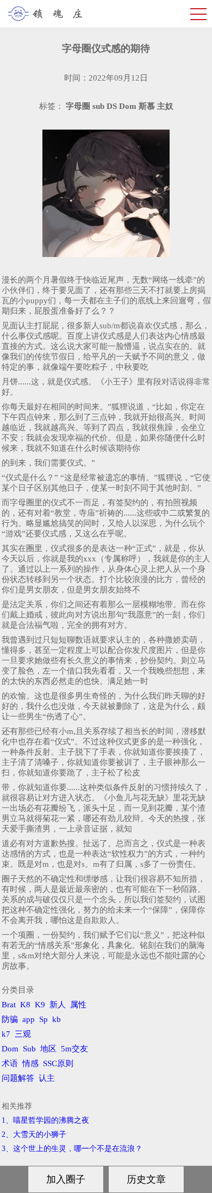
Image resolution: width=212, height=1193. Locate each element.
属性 (78, 1004)
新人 (57, 1004)
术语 (10, 1063)
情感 (30, 1063)
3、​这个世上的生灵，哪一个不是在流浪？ (72, 1149)
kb (56, 1019)
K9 (40, 1004)
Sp (43, 1019)
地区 (48, 1048)
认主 (47, 1078)
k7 (6, 1034)
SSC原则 (58, 1063)
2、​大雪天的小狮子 (34, 1134)
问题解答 (18, 1078)
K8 (25, 1004)
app (28, 1019)
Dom (10, 1048)
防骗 (10, 1019)
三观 (23, 1034)
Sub (29, 1048)
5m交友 (74, 1048)
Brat (9, 1004)
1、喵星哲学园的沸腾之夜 (45, 1120)
